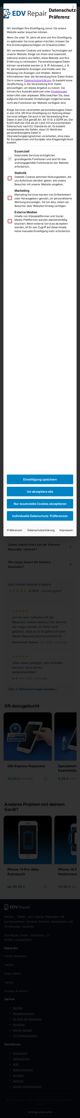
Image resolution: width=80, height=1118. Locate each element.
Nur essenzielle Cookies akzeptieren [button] (40, 504)
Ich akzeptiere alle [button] (40, 491)
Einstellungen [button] (59, 91)
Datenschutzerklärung (37, 80)
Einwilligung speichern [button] (40, 479)
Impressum (66, 530)
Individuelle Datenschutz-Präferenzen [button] (40, 516)
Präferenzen (14, 530)
